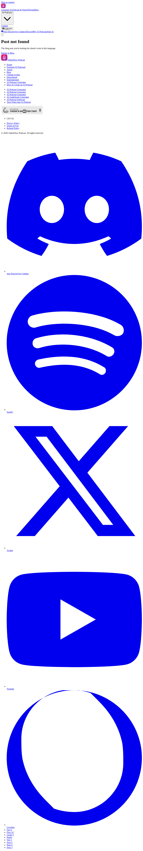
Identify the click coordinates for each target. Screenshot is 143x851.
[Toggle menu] (2, 34)
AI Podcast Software (16, 99)
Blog (36, 10)
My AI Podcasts (40, 31)
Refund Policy (13, 128)
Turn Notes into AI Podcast (19, 102)
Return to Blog (7, 53)
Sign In (50, 31)
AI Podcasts (7, 13)
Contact (4, 26)
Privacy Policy (13, 123)
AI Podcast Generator (16, 82)
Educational (12, 77)
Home (9, 64)
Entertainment (13, 80)
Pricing (31, 10)
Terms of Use (13, 126)
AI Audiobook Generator (18, 97)
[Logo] (3, 7)
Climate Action (13, 75)
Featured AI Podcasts (16, 67)
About (9, 70)
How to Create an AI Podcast (20, 85)
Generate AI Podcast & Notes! (14, 10)
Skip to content (7, 2)
